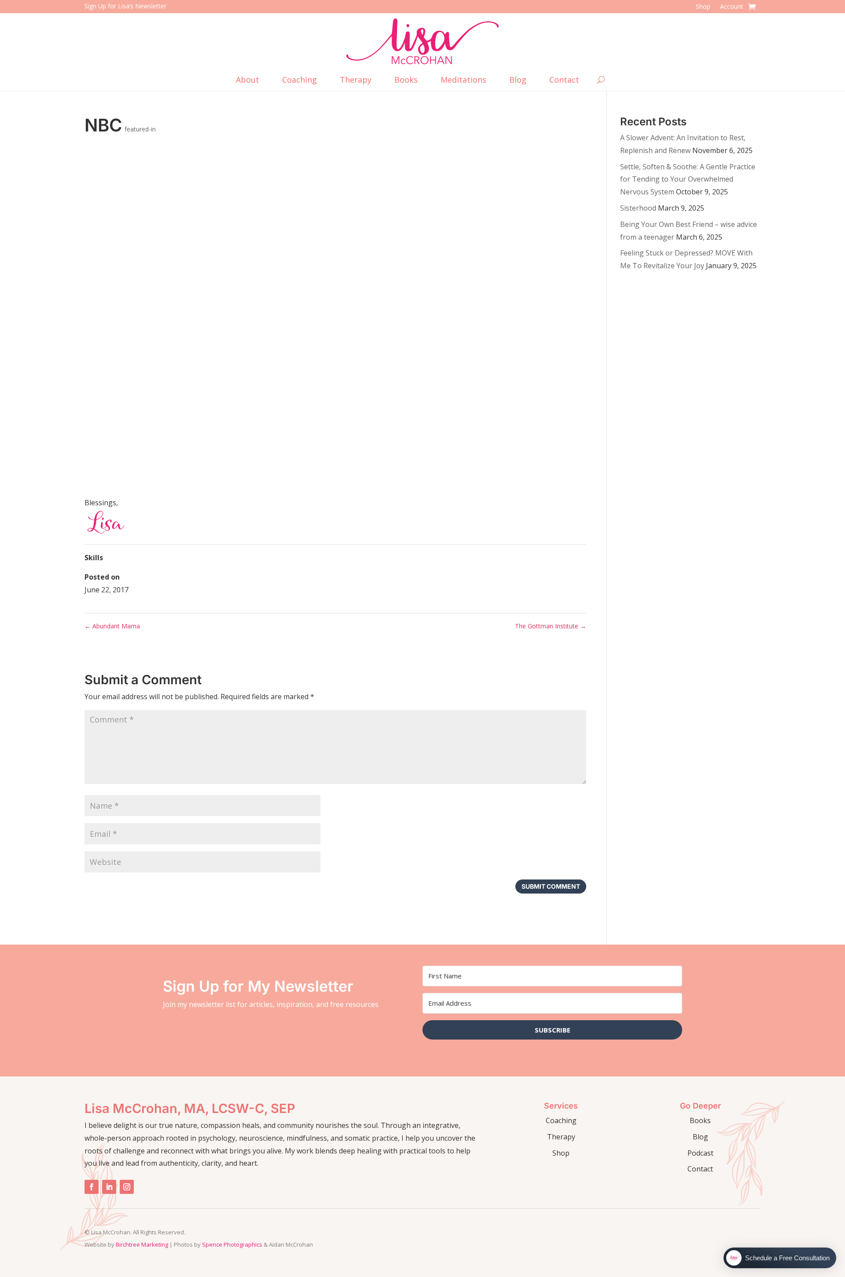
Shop (703, 7)
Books (406, 81)
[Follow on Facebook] (91, 1187)
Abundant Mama (112, 626)
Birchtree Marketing (142, 1244)
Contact (564, 81)
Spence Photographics (232, 1244)
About (247, 81)
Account (731, 7)
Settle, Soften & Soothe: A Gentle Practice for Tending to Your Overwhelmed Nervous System (687, 179)
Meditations (463, 81)
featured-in (140, 129)
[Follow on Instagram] (127, 1187)
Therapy (355, 81)
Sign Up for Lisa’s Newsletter (125, 6)
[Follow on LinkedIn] (109, 1187)
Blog (517, 81)
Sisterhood (638, 208)
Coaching (299, 81)
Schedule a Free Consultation (787, 1258)
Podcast (700, 1153)
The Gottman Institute (550, 626)
